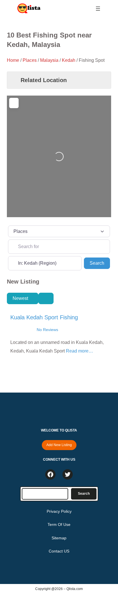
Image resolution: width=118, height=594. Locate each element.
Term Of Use (59, 524)
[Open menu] (98, 8)
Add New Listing (59, 445)
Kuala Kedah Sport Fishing (44, 317)
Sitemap (59, 538)
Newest (21, 298)
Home (13, 60)
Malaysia (49, 60)
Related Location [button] (44, 80)
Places (30, 60)
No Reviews (47, 329)
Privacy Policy (59, 511)
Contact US (59, 551)
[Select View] (45, 298)
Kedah (68, 60)
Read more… (79, 351)
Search (100, 263)
